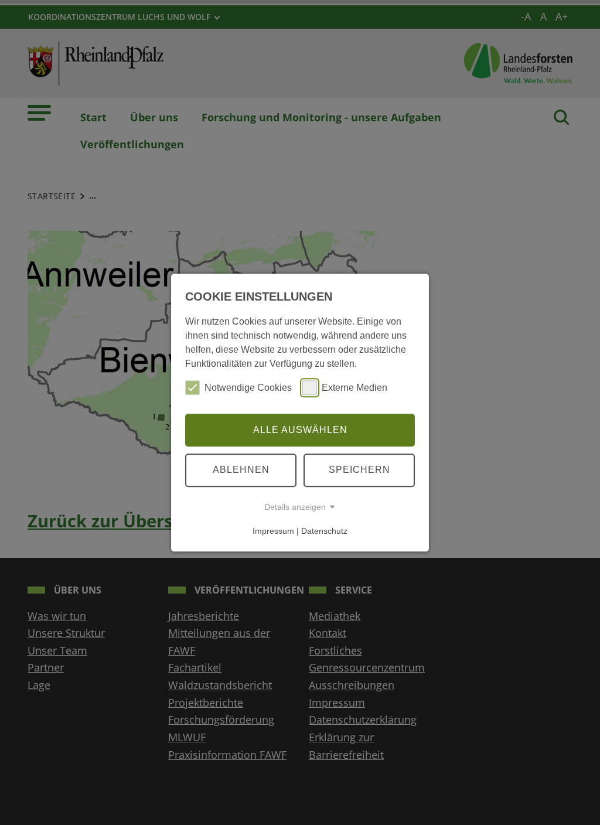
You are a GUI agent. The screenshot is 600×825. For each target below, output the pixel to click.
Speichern (359, 470)
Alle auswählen (300, 430)
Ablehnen (241, 470)
